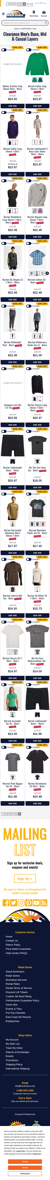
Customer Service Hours (25, 1093)
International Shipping (17, 1068)
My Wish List (13, 1043)
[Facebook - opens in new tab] (6, 903)
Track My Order (14, 1048)
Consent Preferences (25, 1114)
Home (16, 29)
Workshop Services (16, 979)
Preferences (25, 1174)
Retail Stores (13, 975)
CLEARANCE (26, 29)
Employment (12, 1021)
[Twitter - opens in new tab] (13, 903)
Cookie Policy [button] (20, 1151)
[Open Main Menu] (4, 14)
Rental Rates (13, 983)
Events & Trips (13, 1008)
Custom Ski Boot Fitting (18, 996)
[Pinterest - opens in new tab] (28, 903)
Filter (44, 3)
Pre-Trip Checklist (15, 1012)
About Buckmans (15, 971)
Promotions (12, 1060)
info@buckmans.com (25, 1086)
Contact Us (12, 940)
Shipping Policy (14, 1064)
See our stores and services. (25, 1101)
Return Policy (13, 944)
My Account (12, 1039)
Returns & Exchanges (17, 1052)
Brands (9, 1056)
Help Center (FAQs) (16, 953)
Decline (25, 1168)
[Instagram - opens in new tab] (21, 903)
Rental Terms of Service (19, 988)
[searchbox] (46, 23)
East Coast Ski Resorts (18, 1017)
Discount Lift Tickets (16, 992)
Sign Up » (25, 878)
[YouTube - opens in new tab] (36, 903)
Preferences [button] (37, 1154)
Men (34, 29)
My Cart (44, 16)
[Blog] (43, 903)
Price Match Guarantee (18, 948)
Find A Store (33, 16)
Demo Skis (11, 1004)
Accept (25, 1162)
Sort (38, 3)
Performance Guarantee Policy (22, 1000)
